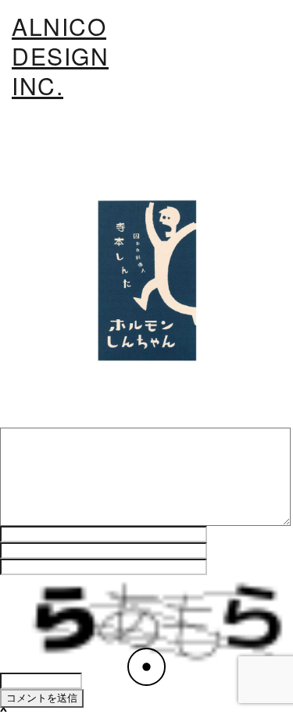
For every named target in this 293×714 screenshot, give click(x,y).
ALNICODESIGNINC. (60, 55)
